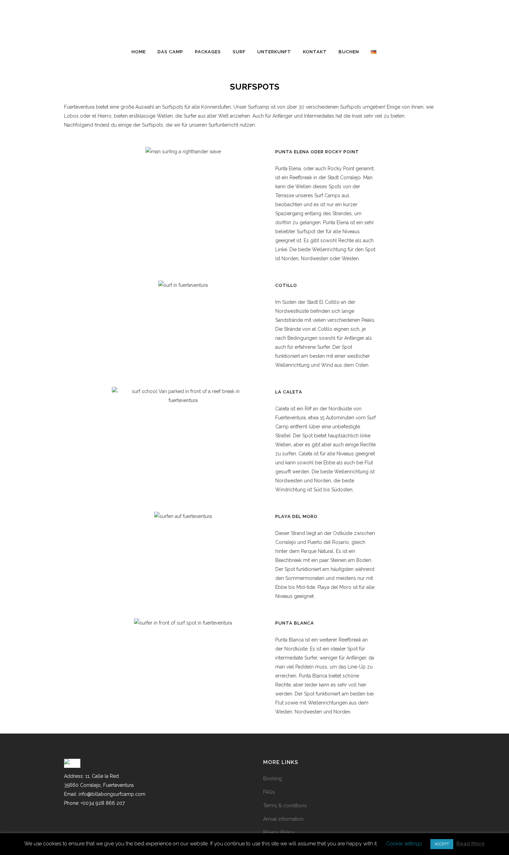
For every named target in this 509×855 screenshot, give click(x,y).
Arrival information (283, 819)
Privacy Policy (278, 832)
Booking (272, 778)
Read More (470, 843)
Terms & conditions (285, 805)
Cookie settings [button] (404, 843)
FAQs (269, 792)
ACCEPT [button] (442, 844)
